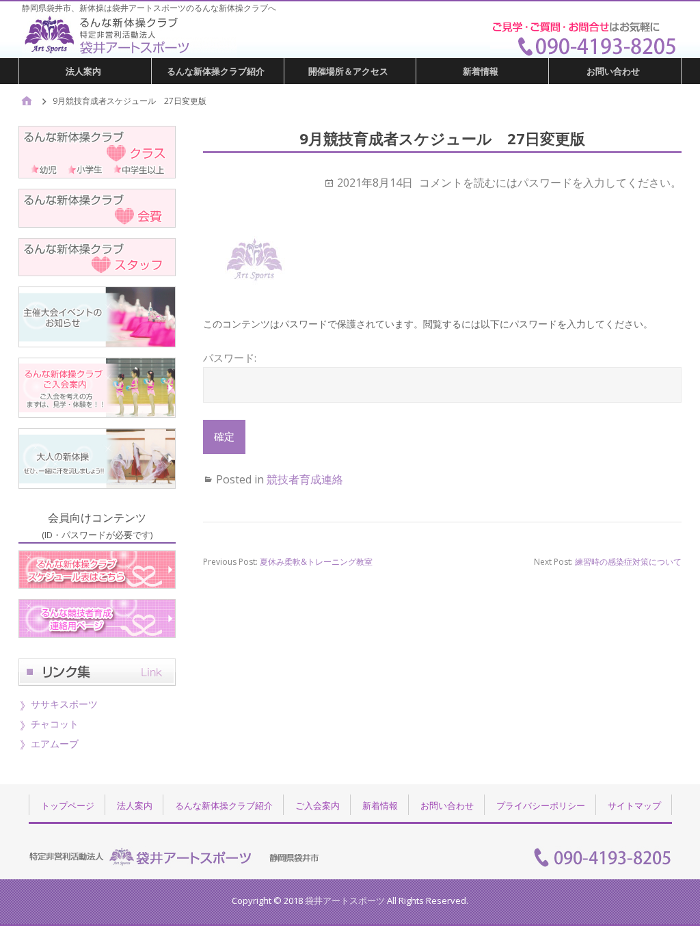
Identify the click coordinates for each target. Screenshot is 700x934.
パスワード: (229, 357)
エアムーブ (55, 743)
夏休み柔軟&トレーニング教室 (316, 562)
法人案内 (83, 71)
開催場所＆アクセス (348, 71)
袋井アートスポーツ (345, 900)
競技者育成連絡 (305, 479)
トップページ (67, 805)
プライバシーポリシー (540, 805)
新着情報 (480, 71)
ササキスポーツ (64, 703)
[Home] (26, 101)
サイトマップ (634, 805)
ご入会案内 (317, 805)
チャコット (55, 723)
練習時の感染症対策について (628, 562)
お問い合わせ (613, 71)
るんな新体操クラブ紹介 (216, 71)
